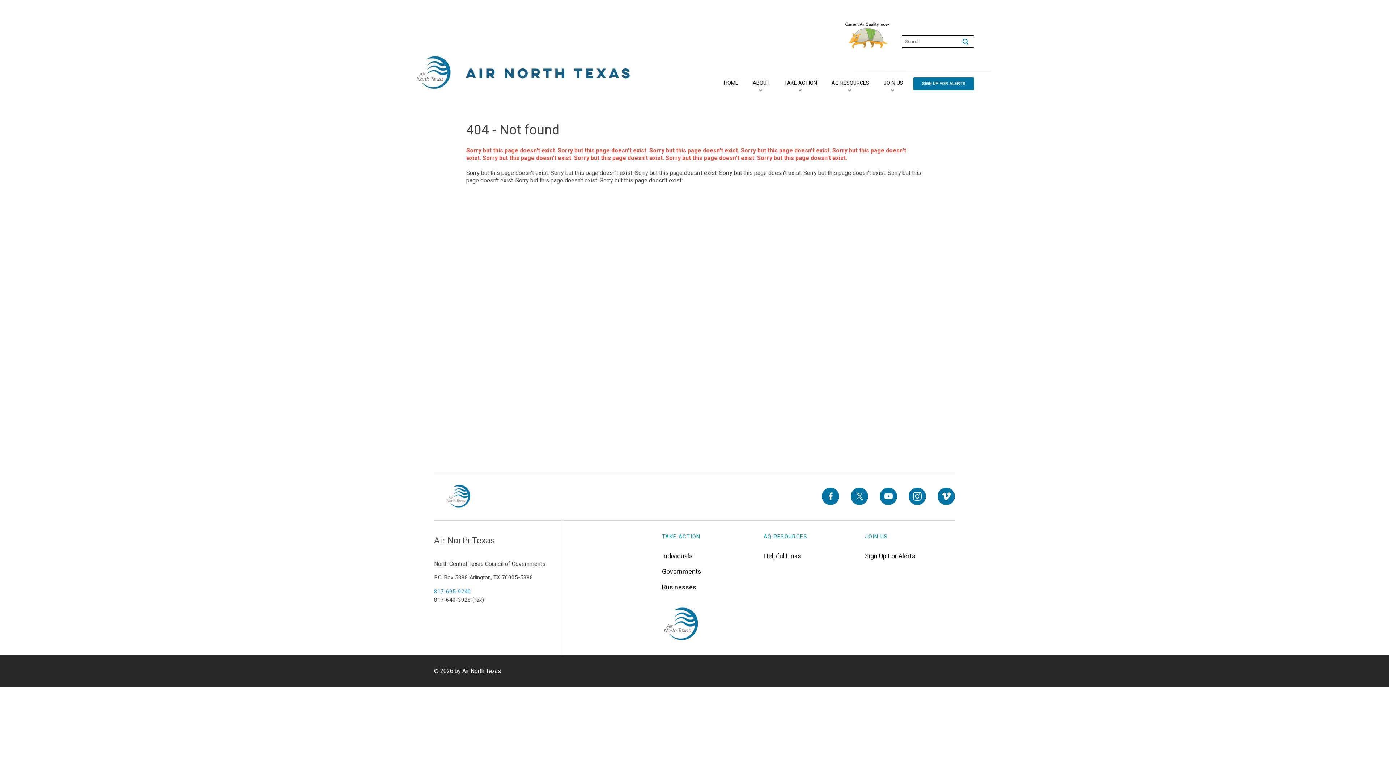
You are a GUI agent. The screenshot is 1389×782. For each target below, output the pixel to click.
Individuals (677, 556)
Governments (681, 571)
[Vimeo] (946, 496)
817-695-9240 (452, 591)
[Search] (965, 41)
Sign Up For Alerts (890, 556)
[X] (859, 496)
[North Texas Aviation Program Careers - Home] (458, 496)
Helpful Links (782, 556)
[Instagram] (917, 496)
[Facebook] (830, 496)
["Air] (524, 72)
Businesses (679, 587)
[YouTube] (888, 496)
